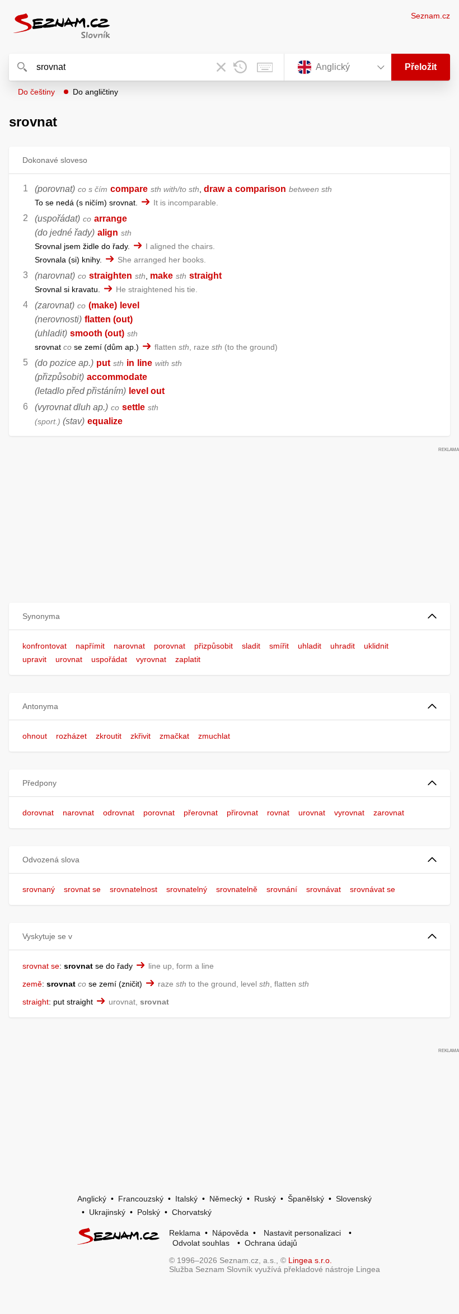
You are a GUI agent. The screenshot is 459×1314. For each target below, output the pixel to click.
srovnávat (323, 889)
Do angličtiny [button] (95, 91)
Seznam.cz (430, 15)
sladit (251, 645)
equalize (105, 421)
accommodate (117, 377)
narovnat (129, 645)
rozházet (71, 735)
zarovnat (388, 812)
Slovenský (354, 1198)
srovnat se (82, 889)
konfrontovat (44, 645)
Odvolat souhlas (201, 1242)
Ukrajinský (107, 1212)
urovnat (68, 659)
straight (205, 275)
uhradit (342, 645)
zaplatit (187, 659)
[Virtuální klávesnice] (264, 67)
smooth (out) (97, 333)
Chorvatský (192, 1212)
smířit (279, 645)
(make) (102, 305)
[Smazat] (221, 67)
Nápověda (230, 1232)
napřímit (90, 645)
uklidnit (376, 645)
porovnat (169, 645)
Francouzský (140, 1198)
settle (133, 407)
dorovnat (38, 812)
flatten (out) (109, 319)
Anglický (91, 1198)
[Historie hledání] (240, 67)
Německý (225, 1198)
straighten (110, 275)
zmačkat (174, 735)
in (130, 363)
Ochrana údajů (271, 1242)
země (32, 983)
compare (129, 189)
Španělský (306, 1198)
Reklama (184, 1232)
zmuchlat (214, 735)
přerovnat (201, 812)
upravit (34, 659)
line (144, 363)
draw (214, 189)
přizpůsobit (213, 645)
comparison (260, 189)
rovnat (278, 812)
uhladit (309, 645)
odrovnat (118, 812)
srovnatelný (186, 889)
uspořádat (109, 659)
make (161, 275)
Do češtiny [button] (36, 91)
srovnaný (38, 889)
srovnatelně (236, 889)
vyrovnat (151, 659)
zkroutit (108, 735)
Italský (186, 1198)
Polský (148, 1212)
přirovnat (242, 812)
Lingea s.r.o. (310, 1260)
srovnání (281, 889)
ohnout (34, 735)
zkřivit (140, 735)
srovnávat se (372, 889)
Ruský (265, 1198)
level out (147, 391)
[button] (229, 616)
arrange (110, 218)
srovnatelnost (133, 889)
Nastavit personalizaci (302, 1232)
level (129, 305)
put (103, 363)
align (107, 232)
